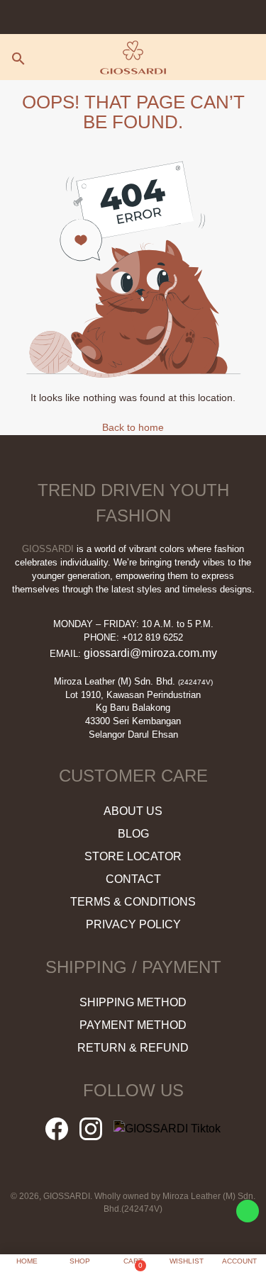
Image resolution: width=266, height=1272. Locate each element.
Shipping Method (133, 1002)
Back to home (133, 427)
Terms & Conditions (133, 902)
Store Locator (133, 856)
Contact (133, 879)
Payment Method (133, 1025)
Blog (133, 834)
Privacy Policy (133, 924)
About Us (133, 811)
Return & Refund (133, 1048)
